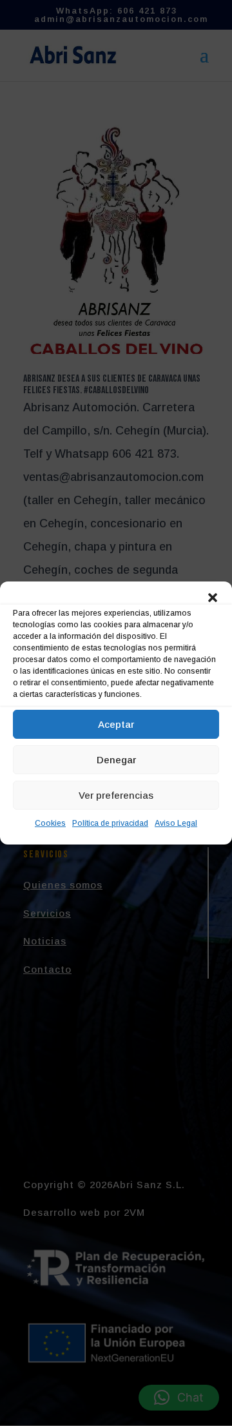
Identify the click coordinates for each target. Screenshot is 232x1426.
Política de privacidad (110, 823)
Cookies (50, 823)
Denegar (116, 759)
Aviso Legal (176, 823)
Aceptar (116, 724)
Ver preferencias (116, 795)
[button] (212, 597)
